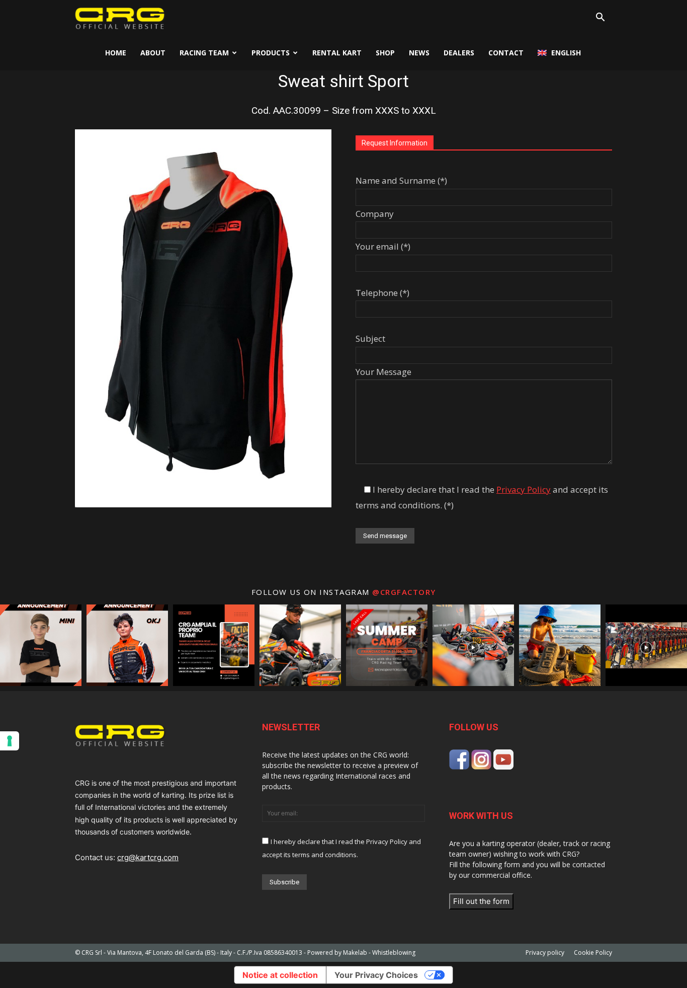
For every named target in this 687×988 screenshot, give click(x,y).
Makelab (355, 952)
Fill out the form (481, 901)
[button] (600, 18)
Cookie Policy (593, 952)
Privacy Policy (523, 489)
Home (115, 52)
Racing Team (204, 52)
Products (270, 52)
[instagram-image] (40, 645)
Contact (506, 52)
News (419, 52)
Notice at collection (280, 975)
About (152, 52)
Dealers (459, 52)
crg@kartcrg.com (148, 857)
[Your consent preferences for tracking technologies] (9, 740)
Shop (385, 52)
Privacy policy (545, 952)
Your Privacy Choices (376, 975)
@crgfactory (404, 592)
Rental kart (337, 52)
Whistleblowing (393, 952)
